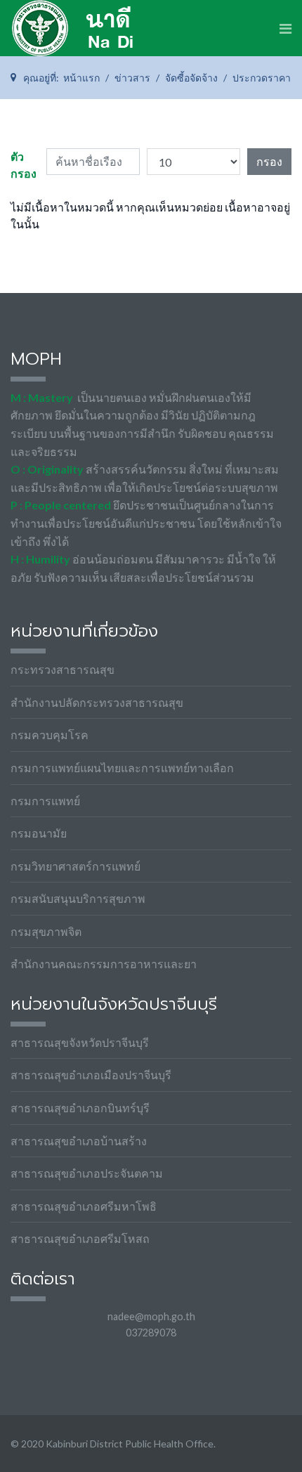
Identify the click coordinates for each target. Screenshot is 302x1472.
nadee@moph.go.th (151, 1316)
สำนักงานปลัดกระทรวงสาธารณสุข (97, 702)
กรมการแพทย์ (45, 800)
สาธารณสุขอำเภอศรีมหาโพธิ (84, 1206)
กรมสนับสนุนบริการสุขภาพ (78, 898)
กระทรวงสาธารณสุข (62, 669)
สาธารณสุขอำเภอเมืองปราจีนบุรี (91, 1074)
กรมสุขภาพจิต (46, 931)
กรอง (269, 161)
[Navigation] (285, 28)
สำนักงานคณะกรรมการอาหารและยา (104, 963)
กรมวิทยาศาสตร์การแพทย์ (75, 866)
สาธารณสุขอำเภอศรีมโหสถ (80, 1238)
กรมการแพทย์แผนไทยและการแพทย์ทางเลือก (122, 767)
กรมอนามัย (39, 833)
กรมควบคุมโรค (49, 734)
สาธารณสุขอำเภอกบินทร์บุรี (80, 1107)
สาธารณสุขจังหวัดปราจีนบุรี (80, 1042)
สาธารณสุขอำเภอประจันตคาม (87, 1173)
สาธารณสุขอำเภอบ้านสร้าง (79, 1140)
